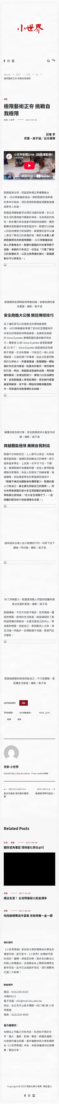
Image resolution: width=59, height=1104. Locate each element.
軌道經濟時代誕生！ (45, 791)
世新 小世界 (9, 119)
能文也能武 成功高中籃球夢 (16, 793)
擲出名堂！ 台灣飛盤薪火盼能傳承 (25, 898)
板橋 (9, 719)
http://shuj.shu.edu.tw (20, 773)
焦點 (6, 842)
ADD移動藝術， (25, 712)
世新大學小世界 (34, 1086)
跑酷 (19, 719)
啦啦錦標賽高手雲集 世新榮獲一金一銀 (28, 915)
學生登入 (47, 1086)
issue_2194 (44, 712)
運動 (6, 99)
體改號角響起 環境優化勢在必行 (24, 847)
